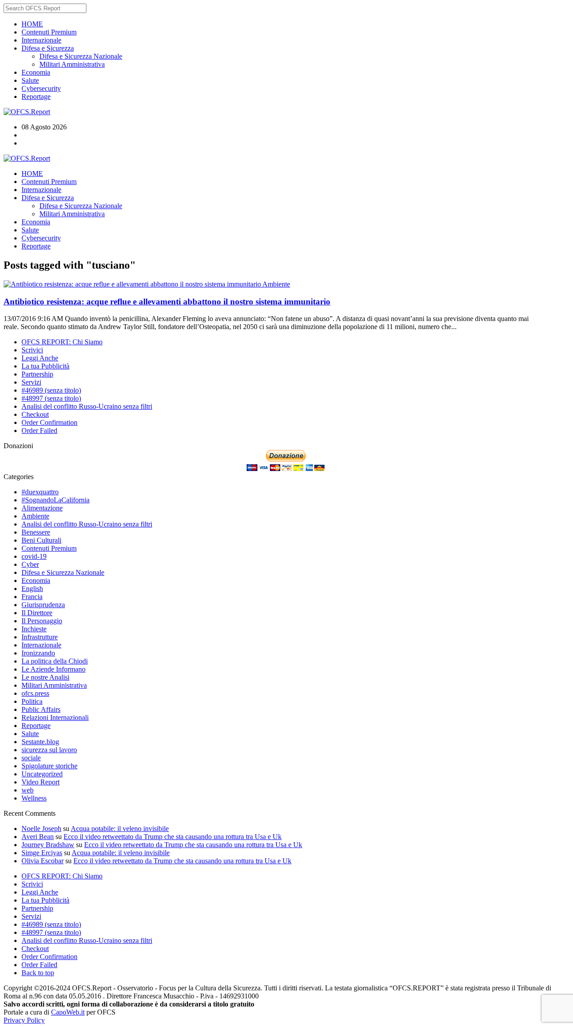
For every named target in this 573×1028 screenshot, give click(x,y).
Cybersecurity (41, 88)
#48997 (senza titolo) (51, 398)
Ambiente (276, 284)
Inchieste (34, 629)
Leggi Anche (39, 358)
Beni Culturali (41, 540)
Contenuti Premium (49, 32)
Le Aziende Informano (53, 669)
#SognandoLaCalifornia (55, 500)
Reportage (36, 96)
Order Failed (39, 430)
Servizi (31, 382)
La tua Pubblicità (45, 366)
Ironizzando (38, 653)
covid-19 (34, 556)
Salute (30, 80)
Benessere (35, 532)
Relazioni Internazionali (55, 717)
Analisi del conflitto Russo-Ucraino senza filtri (86, 406)
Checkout (35, 414)
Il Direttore (36, 613)
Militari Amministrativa (72, 64)
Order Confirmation (49, 422)
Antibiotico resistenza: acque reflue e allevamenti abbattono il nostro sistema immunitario (167, 301)
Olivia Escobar (42, 861)
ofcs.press (35, 693)
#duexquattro (40, 492)
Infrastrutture (39, 637)
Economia (35, 72)
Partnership (37, 374)
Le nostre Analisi (45, 677)
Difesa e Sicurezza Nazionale (80, 56)
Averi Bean (37, 836)
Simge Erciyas (41, 853)
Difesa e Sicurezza (47, 48)
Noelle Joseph (41, 828)
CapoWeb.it (68, 1012)
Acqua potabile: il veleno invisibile (120, 828)
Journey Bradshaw (47, 844)
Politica (32, 701)
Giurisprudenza (43, 604)
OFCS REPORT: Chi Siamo (62, 342)
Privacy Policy (24, 1020)
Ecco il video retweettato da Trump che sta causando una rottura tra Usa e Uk (173, 836)
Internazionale (41, 40)
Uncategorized (42, 774)
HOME (32, 24)
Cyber (30, 564)
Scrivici (32, 350)
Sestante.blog (40, 741)
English (32, 588)
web (27, 790)
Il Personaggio (41, 621)
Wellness (34, 798)
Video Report (40, 782)
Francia (32, 596)
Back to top (37, 973)
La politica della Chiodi (54, 661)
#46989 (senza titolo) (51, 390)
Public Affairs (40, 709)
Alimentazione (42, 508)
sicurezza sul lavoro (49, 750)
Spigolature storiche (49, 766)
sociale (31, 758)
